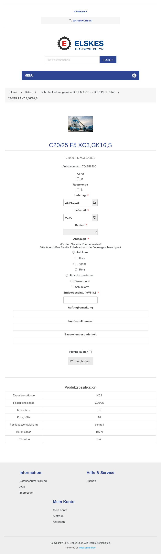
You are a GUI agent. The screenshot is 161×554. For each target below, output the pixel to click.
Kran (82, 258)
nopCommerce (87, 547)
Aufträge (58, 515)
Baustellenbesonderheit (80, 334)
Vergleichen (83, 361)
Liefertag (80, 195)
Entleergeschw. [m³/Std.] (80, 292)
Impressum (26, 492)
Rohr (82, 269)
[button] (94, 202)
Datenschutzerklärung (33, 480)
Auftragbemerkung (80, 307)
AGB (22, 486)
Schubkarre (82, 286)
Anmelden (80, 11)
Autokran (82, 252)
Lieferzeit (80, 210)
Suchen (108, 59)
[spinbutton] (80, 300)
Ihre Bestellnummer (80, 321)
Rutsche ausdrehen (82, 275)
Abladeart (80, 238)
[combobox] (78, 202)
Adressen (59, 521)
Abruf (80, 173)
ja (82, 178)
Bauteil (80, 225)
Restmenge (80, 184)
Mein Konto (60, 510)
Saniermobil (82, 281)
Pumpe (82, 263)
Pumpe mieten (78, 351)
